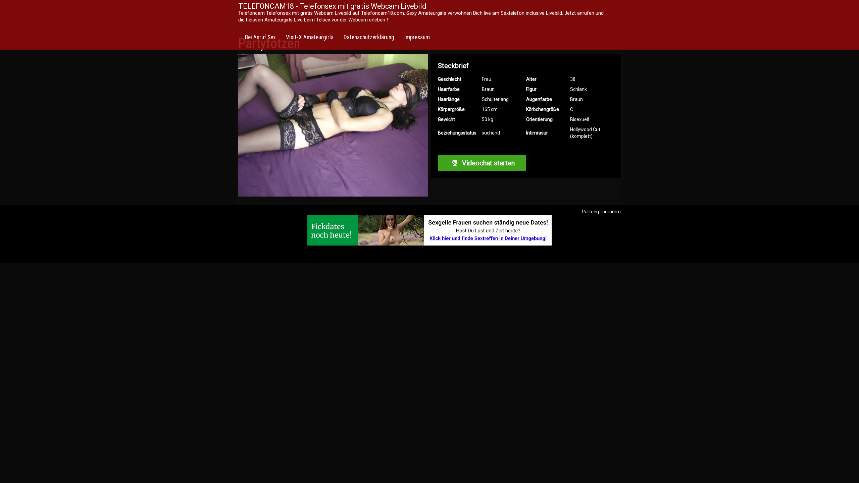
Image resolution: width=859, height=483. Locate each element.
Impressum (417, 37)
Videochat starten (487, 163)
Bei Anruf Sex (260, 37)
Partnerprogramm (601, 211)
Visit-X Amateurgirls (310, 37)
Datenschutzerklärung (369, 37)
